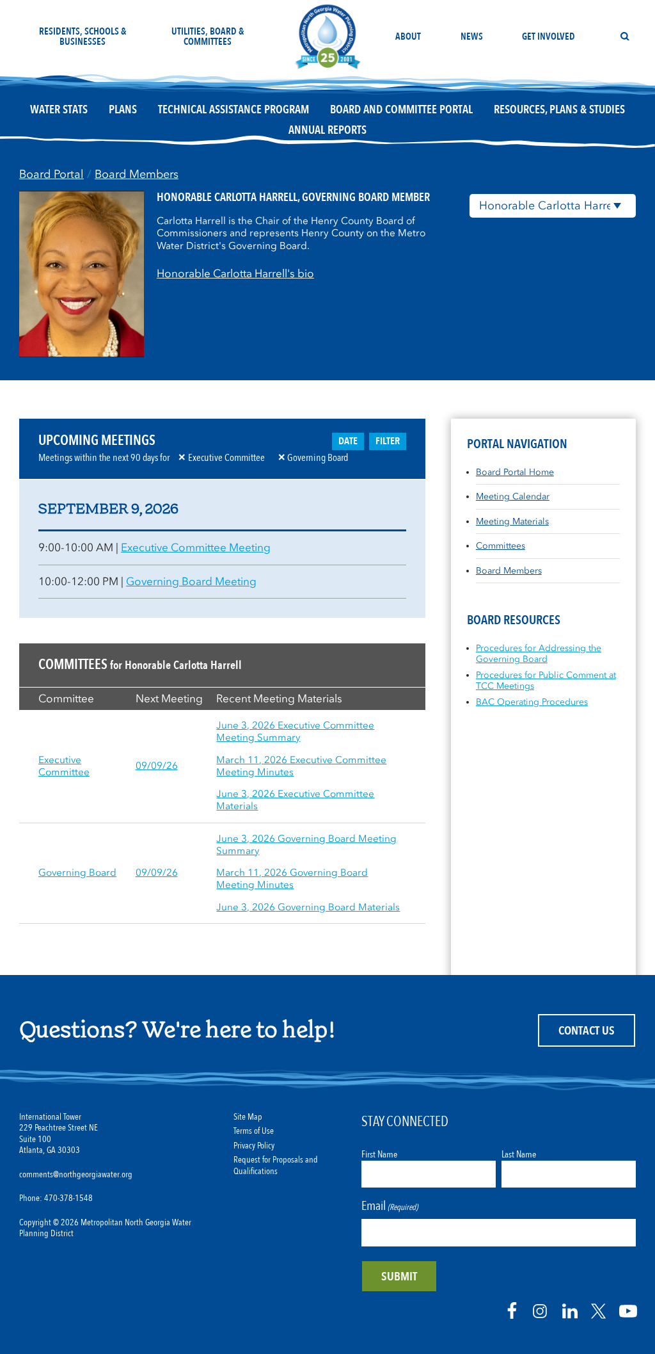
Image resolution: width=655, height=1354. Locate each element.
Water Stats (59, 110)
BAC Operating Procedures (532, 702)
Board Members (136, 174)
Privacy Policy (253, 1146)
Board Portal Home (515, 472)
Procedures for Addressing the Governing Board (538, 654)
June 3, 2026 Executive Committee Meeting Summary (295, 731)
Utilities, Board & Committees (207, 36)
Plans (123, 110)
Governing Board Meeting (191, 581)
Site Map (247, 1117)
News (472, 36)
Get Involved (548, 36)
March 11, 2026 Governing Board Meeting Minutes (292, 879)
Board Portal (51, 174)
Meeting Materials (512, 521)
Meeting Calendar (512, 496)
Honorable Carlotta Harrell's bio (235, 273)
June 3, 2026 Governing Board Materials (308, 907)
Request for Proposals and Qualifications (275, 1165)
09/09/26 (157, 765)
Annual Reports (327, 130)
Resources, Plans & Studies (559, 110)
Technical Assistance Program (233, 110)
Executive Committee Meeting (196, 547)
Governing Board (77, 872)
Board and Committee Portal (401, 110)
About (408, 36)
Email (389, 1206)
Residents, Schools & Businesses (83, 36)
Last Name (518, 1154)
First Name (379, 1154)
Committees (500, 545)
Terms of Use (253, 1131)
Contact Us (586, 1030)
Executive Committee (64, 766)
